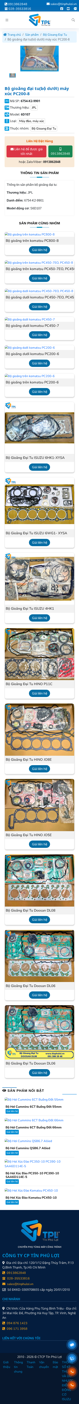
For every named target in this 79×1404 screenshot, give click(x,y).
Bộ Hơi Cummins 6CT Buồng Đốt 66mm (34, 1127)
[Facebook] (61, 9)
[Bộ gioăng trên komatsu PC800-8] (30, 234)
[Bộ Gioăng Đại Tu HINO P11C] (39, 654)
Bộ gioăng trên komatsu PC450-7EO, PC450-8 (39, 269)
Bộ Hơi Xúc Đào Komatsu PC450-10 (31, 1198)
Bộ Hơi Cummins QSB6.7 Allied (28, 1148)
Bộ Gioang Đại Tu (55, 35)
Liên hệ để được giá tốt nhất (28, 151)
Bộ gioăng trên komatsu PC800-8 (32, 241)
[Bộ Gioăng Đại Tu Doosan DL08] (39, 880)
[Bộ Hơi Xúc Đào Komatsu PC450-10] (31, 1190)
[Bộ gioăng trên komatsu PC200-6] (30, 376)
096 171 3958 (16, 1329)
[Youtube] (68, 9)
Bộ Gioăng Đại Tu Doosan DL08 (30, 910)
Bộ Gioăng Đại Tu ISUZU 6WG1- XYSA (36, 533)
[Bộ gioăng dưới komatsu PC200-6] (30, 347)
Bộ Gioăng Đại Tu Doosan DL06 (30, 986)
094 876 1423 (16, 1323)
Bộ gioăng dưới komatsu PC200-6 (32, 354)
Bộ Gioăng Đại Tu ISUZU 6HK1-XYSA (35, 458)
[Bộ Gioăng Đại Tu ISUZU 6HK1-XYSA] (39, 427)
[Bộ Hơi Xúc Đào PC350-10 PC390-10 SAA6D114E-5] (39, 1163)
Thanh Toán (31, 1364)
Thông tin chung (18, 1367)
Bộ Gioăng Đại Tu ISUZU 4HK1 (30, 609)
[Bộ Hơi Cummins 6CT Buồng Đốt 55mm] (34, 1099)
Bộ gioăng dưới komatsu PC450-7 (32, 326)
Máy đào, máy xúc (31, 121)
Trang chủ (14, 35)
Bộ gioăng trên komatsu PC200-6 (32, 382)
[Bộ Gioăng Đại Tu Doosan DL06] (39, 956)
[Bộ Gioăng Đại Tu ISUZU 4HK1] (39, 578)
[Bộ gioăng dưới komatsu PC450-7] (30, 319)
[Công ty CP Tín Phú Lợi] (39, 20)
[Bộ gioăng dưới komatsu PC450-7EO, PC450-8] (39, 291)
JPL (34, 108)
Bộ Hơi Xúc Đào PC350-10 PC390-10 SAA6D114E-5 (32, 1175)
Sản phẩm (32, 35)
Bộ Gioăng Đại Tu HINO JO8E (29, 760)
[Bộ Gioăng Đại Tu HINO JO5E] (39, 805)
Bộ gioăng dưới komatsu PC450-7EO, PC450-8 (39, 297)
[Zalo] (75, 8)
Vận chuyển (44, 1364)
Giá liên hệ (39, 250)
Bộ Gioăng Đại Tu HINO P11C (29, 684)
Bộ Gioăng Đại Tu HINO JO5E (29, 835)
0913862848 (17, 4)
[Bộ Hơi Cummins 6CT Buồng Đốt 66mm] (34, 1120)
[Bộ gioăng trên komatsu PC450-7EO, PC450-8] (39, 262)
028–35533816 (19, 9)
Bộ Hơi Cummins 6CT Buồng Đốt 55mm (34, 1107)
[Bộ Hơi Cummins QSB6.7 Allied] (28, 1141)
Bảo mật (55, 1364)
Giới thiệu (6, 1364)
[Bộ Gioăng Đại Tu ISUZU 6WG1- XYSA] (39, 503)
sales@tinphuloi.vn (63, 4)
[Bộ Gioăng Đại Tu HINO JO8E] (39, 729)
